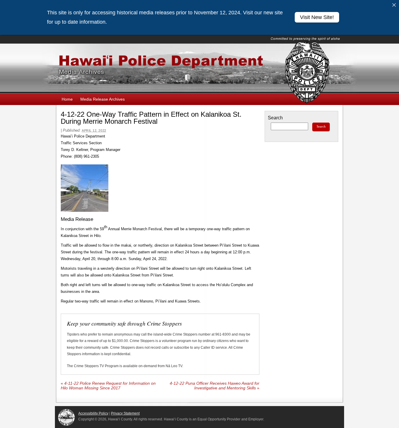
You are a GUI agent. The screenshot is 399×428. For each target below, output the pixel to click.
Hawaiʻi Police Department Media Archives (199, 68)
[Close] (394, 5)
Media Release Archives (102, 99)
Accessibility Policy (93, 413)
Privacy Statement (125, 413)
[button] (84, 188)
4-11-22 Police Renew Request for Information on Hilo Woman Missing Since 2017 (108, 385)
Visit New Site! (317, 17)
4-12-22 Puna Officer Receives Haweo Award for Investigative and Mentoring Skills (214, 385)
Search (275, 117)
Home (67, 99)
